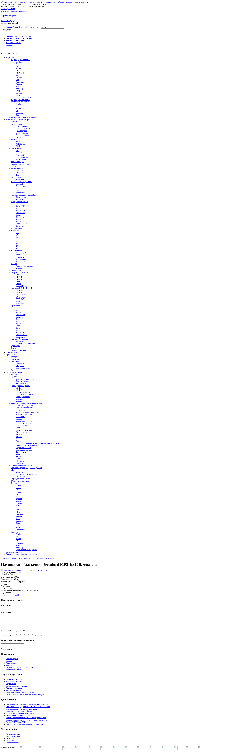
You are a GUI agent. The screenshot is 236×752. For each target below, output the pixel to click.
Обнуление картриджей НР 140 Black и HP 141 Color (28, 707)
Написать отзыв (31, 591)
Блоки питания (22, 197)
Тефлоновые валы (23, 448)
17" (17, 233)
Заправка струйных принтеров (19, 38)
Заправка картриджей (15, 34)
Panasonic (20, 82)
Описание (5, 595)
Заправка (22, 27)
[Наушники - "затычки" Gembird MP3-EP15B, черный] (24, 570)
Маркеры (19, 401)
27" (17, 246)
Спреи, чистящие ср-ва (20, 479)
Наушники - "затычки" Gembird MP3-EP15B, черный (32, 558)
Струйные (20, 366)
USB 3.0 (19, 173)
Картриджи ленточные (20, 100)
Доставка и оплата (13, 670)
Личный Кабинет (13, 734)
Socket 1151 (20, 206)
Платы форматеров (24, 430)
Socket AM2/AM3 (23, 224)
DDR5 (18, 284)
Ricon (18, 519)
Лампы (19, 419)
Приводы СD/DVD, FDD (21, 288)
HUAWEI (20, 73)
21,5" (18, 239)
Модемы (19, 341)
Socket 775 (20, 219)
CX (17, 490)
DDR (18, 275)
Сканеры (14, 370)
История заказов (13, 736)
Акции (9, 665)
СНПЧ (13, 470)
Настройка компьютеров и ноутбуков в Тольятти (26, 720)
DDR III (19, 279)
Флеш (18, 175)
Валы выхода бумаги (24, 408)
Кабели (14, 166)
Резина (19, 437)
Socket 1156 (20, 210)
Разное (18, 137)
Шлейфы (19, 463)
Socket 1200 (20, 317)
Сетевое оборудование (20, 339)
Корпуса (19, 199)
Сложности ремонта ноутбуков (19, 711)
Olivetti (19, 512)
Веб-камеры (21, 253)
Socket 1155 (20, 208)
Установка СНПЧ (13, 43)
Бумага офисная (22, 381)
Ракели (19, 434)
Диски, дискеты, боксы (20, 386)
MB (17, 505)
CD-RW (19, 390)
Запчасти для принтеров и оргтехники (27, 403)
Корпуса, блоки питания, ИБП (23, 195)
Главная (9, 27)
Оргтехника (11, 355)
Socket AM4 (21, 226)
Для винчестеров (23, 128)
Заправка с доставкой (15, 40)
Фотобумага (21, 383)
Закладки (10, 738)
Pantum (19, 84)
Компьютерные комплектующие (19, 119)
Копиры (14, 357)
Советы (38, 27)
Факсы (13, 348)
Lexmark (19, 77)
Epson (18, 69)
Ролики (19, 441)
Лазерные (20, 363)
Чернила (14, 532)
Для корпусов (21, 131)
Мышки (14, 264)
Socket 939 (20, 221)
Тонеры (14, 483)
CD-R (18, 388)
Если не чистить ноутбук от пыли (20, 713)
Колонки (19, 255)
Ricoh (18, 86)
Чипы (18, 459)
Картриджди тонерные (20, 60)
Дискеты (19, 399)
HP (17, 71)
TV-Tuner (19, 146)
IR (17, 188)
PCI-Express (21, 144)
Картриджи (10, 57)
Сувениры (15, 346)
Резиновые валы (23, 439)
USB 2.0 (19, 170)
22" (17, 241)
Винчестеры (16, 148)
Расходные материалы (15, 372)
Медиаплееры (16, 228)
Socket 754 (20, 217)
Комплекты (20, 257)
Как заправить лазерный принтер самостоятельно (27, 704)
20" (17, 237)
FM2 (18, 204)
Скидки (9, 45)
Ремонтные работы (14, 552)
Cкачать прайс (12, 659)
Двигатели (20, 410)
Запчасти (19, 472)
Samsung (19, 88)
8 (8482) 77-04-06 (8, 9)
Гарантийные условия (15, 679)
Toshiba (19, 93)
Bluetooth (19, 184)
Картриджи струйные (20, 102)
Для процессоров (23, 135)
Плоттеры (15, 359)
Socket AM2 (21, 332)
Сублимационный (23, 368)
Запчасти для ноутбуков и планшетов (21, 554)
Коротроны (20, 417)
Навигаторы (16, 270)
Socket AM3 (21, 337)
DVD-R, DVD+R (23, 392)
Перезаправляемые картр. (26, 474)
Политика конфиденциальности (19, 668)
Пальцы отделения (23, 425)
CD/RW (19, 292)
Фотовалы (20, 457)
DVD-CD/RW (21, 295)
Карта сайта (11, 684)
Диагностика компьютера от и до (20, 693)
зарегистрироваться (19, 11)
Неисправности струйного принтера (21, 709)
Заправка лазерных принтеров (18, 36)
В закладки (5, 586)
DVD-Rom (20, 297)
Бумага (14, 377)
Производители (12, 663)
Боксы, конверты (23, 397)
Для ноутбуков (22, 133)
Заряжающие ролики (24, 414)
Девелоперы (21, 530)
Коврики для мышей (24, 266)
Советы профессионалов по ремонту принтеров (26, 718)
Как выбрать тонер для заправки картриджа (24, 724)
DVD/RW (20, 299)
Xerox (18, 95)
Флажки (19, 454)
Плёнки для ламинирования (22, 465)
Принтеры (15, 361)
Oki (17, 80)
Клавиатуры (16, 177)
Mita (17, 508)
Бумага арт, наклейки (25, 379)
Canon (18, 64)
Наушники (20, 261)
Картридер (20, 193)
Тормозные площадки (25, 450)
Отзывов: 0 (18, 591)
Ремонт (16, 27)
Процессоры (16, 306)
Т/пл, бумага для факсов (21, 481)
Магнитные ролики (24, 421)
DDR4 (18, 281)
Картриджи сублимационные (23, 117)
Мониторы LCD (17, 230)
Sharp (18, 91)
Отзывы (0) (14, 595)
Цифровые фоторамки (20, 350)
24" (17, 244)
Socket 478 (20, 215)
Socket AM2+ (21, 335)
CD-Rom (19, 290)
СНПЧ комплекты (23, 476)
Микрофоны (21, 259)
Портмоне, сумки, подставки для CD (26, 468)
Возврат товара (12, 743)
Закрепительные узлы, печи (27, 412)
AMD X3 (14, 122)
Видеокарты (16, 139)
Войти (3, 11)
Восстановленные (23, 97)
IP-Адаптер (20, 186)
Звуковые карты (17, 162)
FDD (18, 301)
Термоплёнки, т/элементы (26, 445)
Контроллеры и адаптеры (21, 182)
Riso (17, 545)
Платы (18, 428)
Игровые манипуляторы (21, 164)
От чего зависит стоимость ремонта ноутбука (25, 695)
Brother (19, 62)
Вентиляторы (16, 124)
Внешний (20, 155)
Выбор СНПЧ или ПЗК (16, 722)
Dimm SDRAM (22, 286)
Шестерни (20, 461)
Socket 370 (20, 321)
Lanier (18, 501)
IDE (17, 151)
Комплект (20, 179)
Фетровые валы (22, 452)
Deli (17, 66)
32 (17, 248)
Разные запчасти (23, 432)
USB (18, 190)
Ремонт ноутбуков (13, 690)
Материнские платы (19, 202)
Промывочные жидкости (26, 550)
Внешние (20, 304)
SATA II (19, 153)
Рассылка (10, 740)
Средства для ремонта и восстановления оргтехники (38, 443)
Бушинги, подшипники (26, 406)
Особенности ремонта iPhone (18, 715)
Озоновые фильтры (24, 423)
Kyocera (19, 75)
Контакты (30, 27)
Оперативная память (19, 272)
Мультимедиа (16, 250)
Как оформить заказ (14, 681)
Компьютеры (11, 352)
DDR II (19, 277)
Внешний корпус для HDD (27, 157)
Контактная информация (16, 686)
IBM (17, 496)
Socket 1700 (20, 213)
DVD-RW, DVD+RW (24, 394)
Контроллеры (21, 159)
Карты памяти (17, 168)
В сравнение (6, 588)
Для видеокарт (22, 126)
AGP (18, 142)
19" (17, 235)
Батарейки (15, 374)
